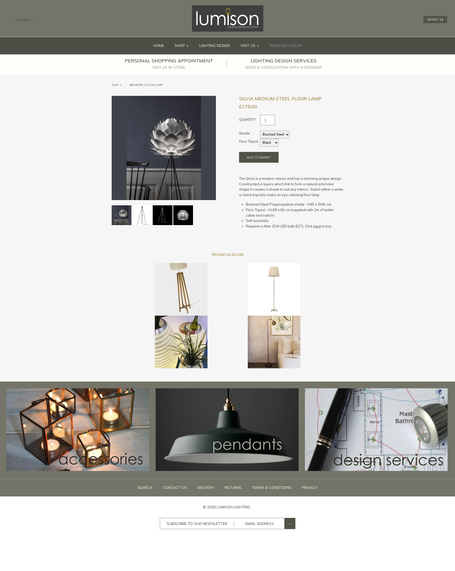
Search (144, 487)
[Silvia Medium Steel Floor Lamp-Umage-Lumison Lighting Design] (164, 98)
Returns (233, 487)
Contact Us (175, 487)
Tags (117, 85)
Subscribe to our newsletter (197, 523)
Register (278, 45)
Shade (244, 133)
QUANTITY (247, 119)
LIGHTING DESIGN (214, 45)
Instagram (411, 20)
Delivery (205, 487)
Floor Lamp (153, 85)
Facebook (391, 20)
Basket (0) (435, 19)
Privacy (310, 487)
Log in (296, 45)
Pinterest (405, 20)
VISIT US (249, 45)
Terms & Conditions (271, 487)
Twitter (398, 20)
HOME (159, 45)
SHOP (182, 45)
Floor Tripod (248, 141)
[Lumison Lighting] (227, 8)
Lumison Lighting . (234, 507)
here (317, 226)
